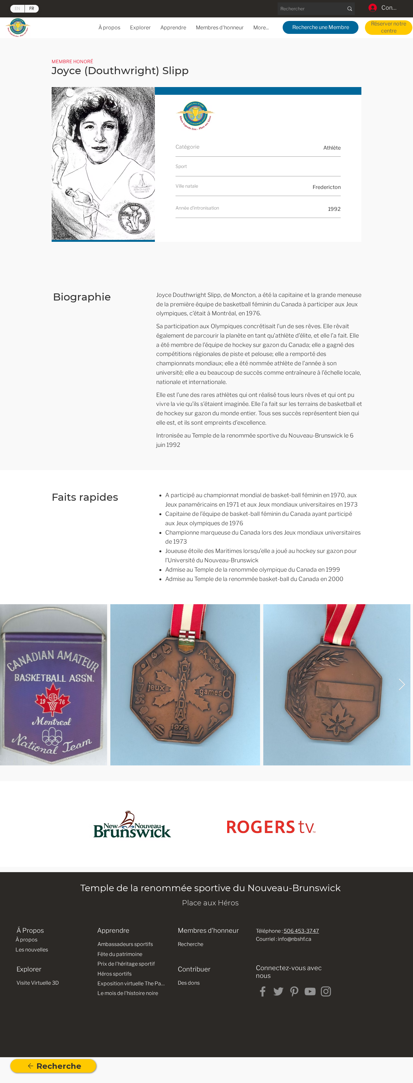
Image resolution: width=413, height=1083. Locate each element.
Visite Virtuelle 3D (37, 983)
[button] (173, 27)
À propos (26, 940)
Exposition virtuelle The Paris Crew (131, 983)
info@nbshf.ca (294, 939)
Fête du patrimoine (119, 954)
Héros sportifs (114, 974)
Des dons (189, 983)
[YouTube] (310, 991)
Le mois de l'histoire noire (127, 993)
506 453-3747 (301, 931)
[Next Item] (402, 685)
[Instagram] (326, 991)
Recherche (190, 944)
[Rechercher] (350, 9)
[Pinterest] (294, 991)
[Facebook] (262, 991)
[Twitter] (278, 991)
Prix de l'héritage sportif (126, 964)
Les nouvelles (31, 950)
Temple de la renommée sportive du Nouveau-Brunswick (210, 887)
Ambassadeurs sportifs (125, 944)
